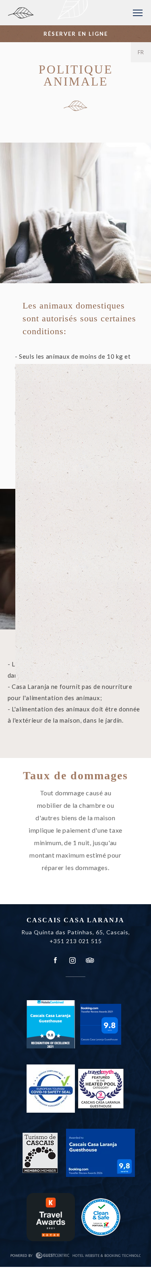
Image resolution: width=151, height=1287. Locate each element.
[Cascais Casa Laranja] (53, 16)
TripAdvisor (89, 960)
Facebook (55, 960)
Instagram (72, 960)
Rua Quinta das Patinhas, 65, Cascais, (75, 932)
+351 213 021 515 (76, 941)
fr (141, 52)
